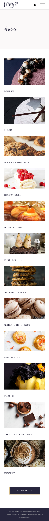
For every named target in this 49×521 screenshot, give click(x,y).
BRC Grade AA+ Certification (25, 514)
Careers (9, 514)
